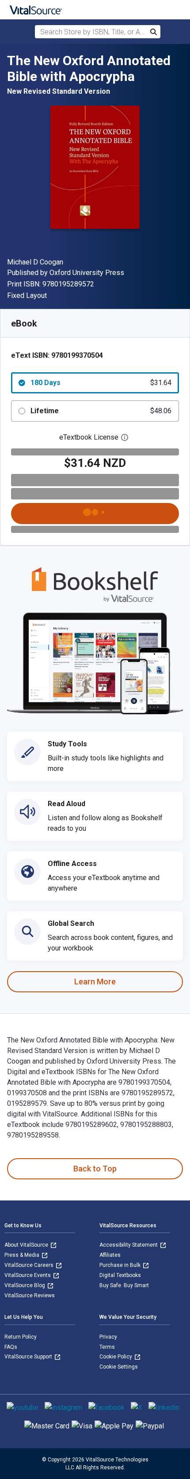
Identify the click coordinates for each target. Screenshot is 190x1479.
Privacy (108, 1337)
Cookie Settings (118, 1367)
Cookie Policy (116, 1357)
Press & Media (22, 1255)
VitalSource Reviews (29, 1295)
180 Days (100, 382)
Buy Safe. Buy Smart (124, 1285)
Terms (107, 1347)
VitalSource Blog (25, 1285)
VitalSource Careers (29, 1265)
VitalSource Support (28, 1357)
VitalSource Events (28, 1275)
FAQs (10, 1347)
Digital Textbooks (120, 1275)
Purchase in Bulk (120, 1265)
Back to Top (95, 1168)
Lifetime (100, 411)
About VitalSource (26, 1245)
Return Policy (20, 1337)
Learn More (95, 981)
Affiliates (110, 1255)
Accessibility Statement (129, 1245)
